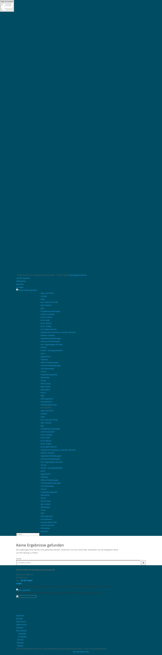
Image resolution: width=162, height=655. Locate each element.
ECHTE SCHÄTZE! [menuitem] (48, 314)
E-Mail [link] (19, 583)
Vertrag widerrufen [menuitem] (49, 405)
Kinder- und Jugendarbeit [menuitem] (51, 350)
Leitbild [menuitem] (44, 296)
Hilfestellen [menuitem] (21, 281)
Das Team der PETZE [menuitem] (49, 302)
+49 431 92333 (62, 275)
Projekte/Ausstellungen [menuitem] (50, 311)
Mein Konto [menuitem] (45, 386)
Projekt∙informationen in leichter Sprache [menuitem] (58, 332)
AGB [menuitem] (42, 395)
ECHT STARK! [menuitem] (46, 326)
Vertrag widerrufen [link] (81, 651)
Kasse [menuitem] (43, 392)
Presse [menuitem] (43, 380)
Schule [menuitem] (43, 347)
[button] (93, 469)
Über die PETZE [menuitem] (47, 293)
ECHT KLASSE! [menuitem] (46, 317)
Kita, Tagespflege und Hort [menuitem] (52, 344)
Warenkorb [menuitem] (45, 389)
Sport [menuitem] (43, 353)
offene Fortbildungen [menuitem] (50, 362)
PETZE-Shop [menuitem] (46, 383)
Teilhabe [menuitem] (44, 359)
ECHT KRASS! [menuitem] (46, 323)
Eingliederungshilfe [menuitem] (49, 374)
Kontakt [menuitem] (19, 618)
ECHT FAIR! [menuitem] (45, 320)
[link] (7, 6)
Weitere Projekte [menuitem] (48, 335)
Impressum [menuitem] (21, 621)
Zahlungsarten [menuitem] (47, 398)
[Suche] (143, 562)
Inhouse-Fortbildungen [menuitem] (50, 341)
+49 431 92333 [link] (26, 580)
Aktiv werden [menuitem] (46, 305)
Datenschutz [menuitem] (21, 624)
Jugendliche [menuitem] (46, 356)
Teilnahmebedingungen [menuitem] (51, 365)
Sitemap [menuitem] (19, 627)
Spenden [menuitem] (20, 284)
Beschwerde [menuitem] (21, 630)
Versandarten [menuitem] (46, 401)
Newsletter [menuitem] (45, 377)
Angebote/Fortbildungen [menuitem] (51, 338)
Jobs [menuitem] (42, 308)
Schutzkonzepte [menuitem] (47, 368)
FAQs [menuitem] (43, 299)
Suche (18, 558)
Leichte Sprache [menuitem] (23, 278)
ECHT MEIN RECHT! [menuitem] (49, 329)
